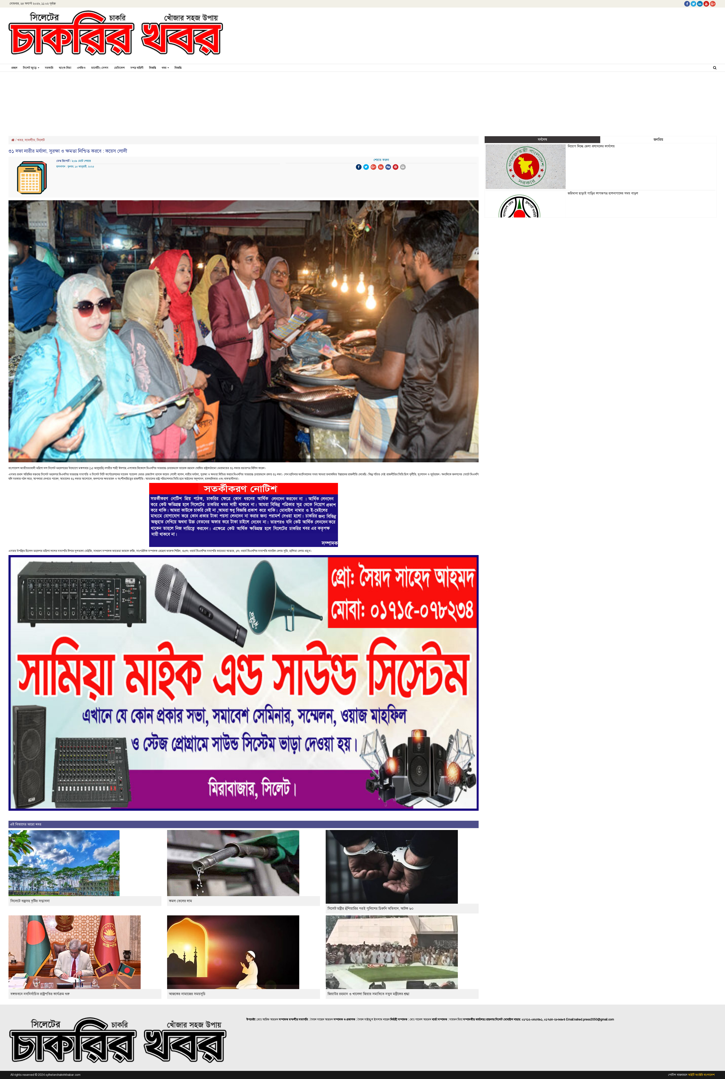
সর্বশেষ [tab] (542, 139)
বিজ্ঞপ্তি (152, 68)
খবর (164, 68)
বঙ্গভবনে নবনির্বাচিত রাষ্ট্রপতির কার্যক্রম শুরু (39, 994)
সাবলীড (30, 140)
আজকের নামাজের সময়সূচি (187, 994)
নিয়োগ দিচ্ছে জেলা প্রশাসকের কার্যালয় (591, 146)
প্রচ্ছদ (14, 68)
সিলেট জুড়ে (30, 68)
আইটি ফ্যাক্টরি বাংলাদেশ (701, 1075)
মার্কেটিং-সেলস (99, 68)
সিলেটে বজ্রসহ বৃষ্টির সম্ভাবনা (30, 901)
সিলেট (41, 140)
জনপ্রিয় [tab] (658, 139)
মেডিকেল (119, 68)
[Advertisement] (362, 102)
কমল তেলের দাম (180, 901)
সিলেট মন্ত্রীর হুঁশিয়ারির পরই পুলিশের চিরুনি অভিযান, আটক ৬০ (370, 908)
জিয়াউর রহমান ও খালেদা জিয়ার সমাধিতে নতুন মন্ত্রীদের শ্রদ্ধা (368, 994)
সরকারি (49, 68)
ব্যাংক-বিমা (65, 68)
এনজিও (81, 68)
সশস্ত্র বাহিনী (136, 68)
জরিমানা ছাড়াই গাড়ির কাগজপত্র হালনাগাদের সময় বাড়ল (603, 193)
